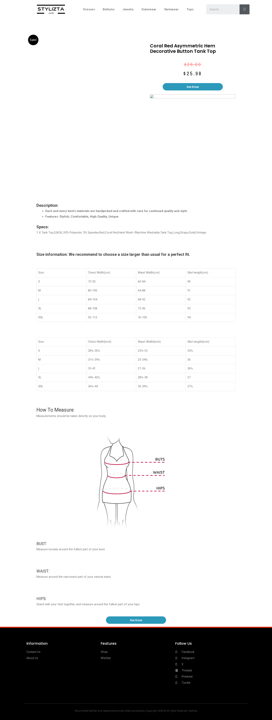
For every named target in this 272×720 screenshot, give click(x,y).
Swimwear (171, 9)
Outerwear (148, 9)
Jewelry (127, 9)
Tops (190, 9)
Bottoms (108, 9)
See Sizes (193, 87)
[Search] (244, 9)
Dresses (89, 9)
